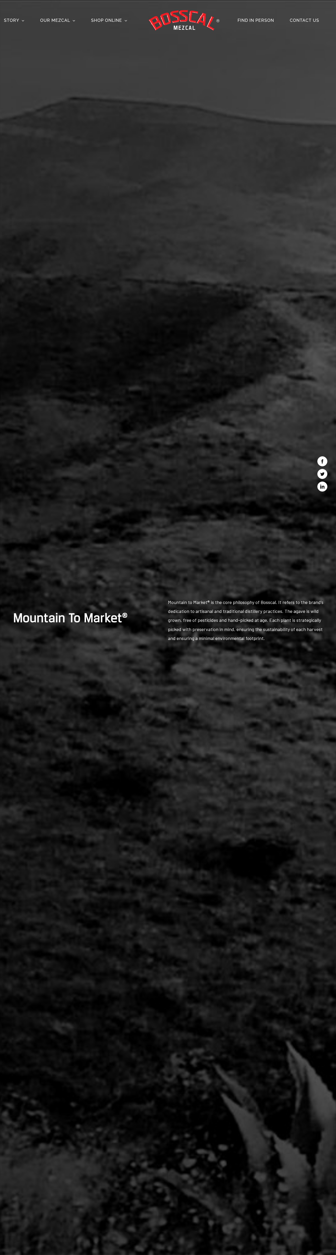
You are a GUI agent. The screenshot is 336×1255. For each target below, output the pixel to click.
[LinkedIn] (322, 486)
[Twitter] (322, 474)
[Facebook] (322, 461)
